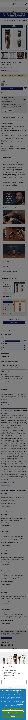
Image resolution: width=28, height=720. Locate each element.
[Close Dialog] (26, 650)
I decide (13, 716)
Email (3, 678)
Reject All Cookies (13, 713)
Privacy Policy (20, 701)
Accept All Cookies (13, 709)
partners (18, 694)
